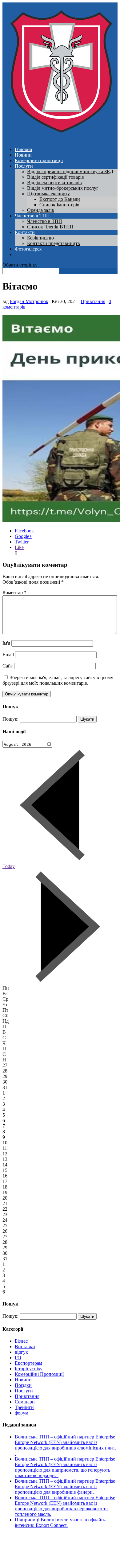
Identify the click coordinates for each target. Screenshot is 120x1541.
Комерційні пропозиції (39, 160)
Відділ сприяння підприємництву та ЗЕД (70, 171)
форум (21, 1412)
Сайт (7, 665)
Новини (23, 155)
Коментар (14, 592)
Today (8, 866)
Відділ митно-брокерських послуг (62, 188)
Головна (23, 149)
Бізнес (21, 1341)
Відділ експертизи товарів (54, 182)
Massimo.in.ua (53, 1535)
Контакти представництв (53, 243)
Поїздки (23, 1385)
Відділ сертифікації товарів (55, 177)
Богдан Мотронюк (29, 301)
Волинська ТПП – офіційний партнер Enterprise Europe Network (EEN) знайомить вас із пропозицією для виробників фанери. (65, 1486)
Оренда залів (40, 210)
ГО (18, 1357)
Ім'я (6, 643)
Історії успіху (28, 1368)
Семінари (25, 1401)
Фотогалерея (28, 248)
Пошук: (10, 719)
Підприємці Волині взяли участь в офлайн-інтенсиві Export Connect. (60, 1522)
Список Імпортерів (59, 204)
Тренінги (24, 1407)
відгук (21, 1352)
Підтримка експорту (48, 193)
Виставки (25, 1346)
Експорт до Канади (59, 199)
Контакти (25, 232)
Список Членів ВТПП (50, 226)
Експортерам (28, 1363)
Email (8, 654)
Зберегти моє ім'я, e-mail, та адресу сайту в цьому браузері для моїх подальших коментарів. (57, 680)
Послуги (24, 166)
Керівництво (40, 237)
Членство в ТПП (32, 215)
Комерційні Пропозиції (39, 1374)
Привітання (93, 301)
